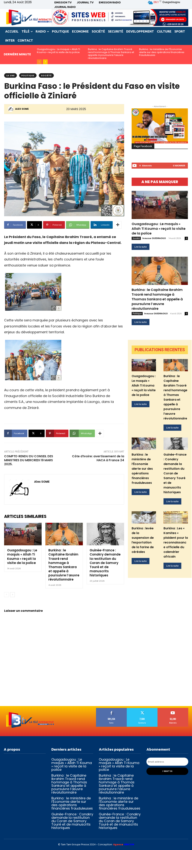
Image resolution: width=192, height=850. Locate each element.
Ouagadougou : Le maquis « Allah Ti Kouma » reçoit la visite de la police (58, 50)
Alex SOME (22, 108)
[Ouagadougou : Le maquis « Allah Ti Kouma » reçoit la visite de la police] (23, 534)
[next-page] (45, 61)
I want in (167, 771)
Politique (27, 75)
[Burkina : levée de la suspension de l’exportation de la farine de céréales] (144, 517)
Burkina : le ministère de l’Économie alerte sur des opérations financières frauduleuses (161, 52)
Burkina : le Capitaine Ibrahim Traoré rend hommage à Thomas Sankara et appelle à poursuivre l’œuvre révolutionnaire (111, 53)
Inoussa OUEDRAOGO (154, 238)
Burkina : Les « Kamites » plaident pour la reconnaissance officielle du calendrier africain (176, 542)
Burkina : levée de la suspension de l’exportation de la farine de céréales (143, 540)
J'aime (111, 709)
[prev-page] (39, 61)
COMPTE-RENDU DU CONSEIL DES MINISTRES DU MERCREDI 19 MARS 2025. (28, 460)
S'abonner (179, 165)
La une (10, 75)
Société (46, 75)
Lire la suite (140, 246)
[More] (118, 225)
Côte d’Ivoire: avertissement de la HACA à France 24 (98, 458)
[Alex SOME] (11, 109)
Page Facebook (143, 146)
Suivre (142, 709)
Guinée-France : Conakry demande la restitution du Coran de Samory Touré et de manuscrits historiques (105, 563)
